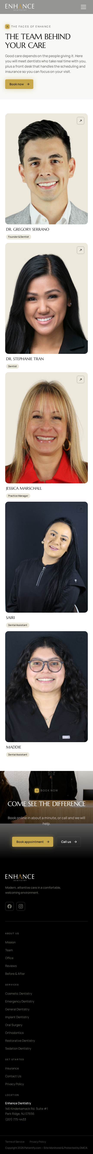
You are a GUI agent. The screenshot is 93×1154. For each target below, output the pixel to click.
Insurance (12, 1068)
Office (9, 958)
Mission (10, 942)
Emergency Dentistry (19, 1001)
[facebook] (9, 906)
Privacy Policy (14, 1084)
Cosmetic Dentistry (18, 993)
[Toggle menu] (83, 7)
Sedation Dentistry (18, 1048)
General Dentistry (17, 1009)
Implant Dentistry (17, 1017)
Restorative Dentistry (20, 1040)
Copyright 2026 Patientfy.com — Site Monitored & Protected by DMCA (46, 1148)
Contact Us (13, 1076)
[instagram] (20, 906)
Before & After (15, 974)
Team (9, 950)
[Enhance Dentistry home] (39, 877)
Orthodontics (14, 1033)
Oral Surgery (13, 1025)
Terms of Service (14, 1142)
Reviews (11, 966)
